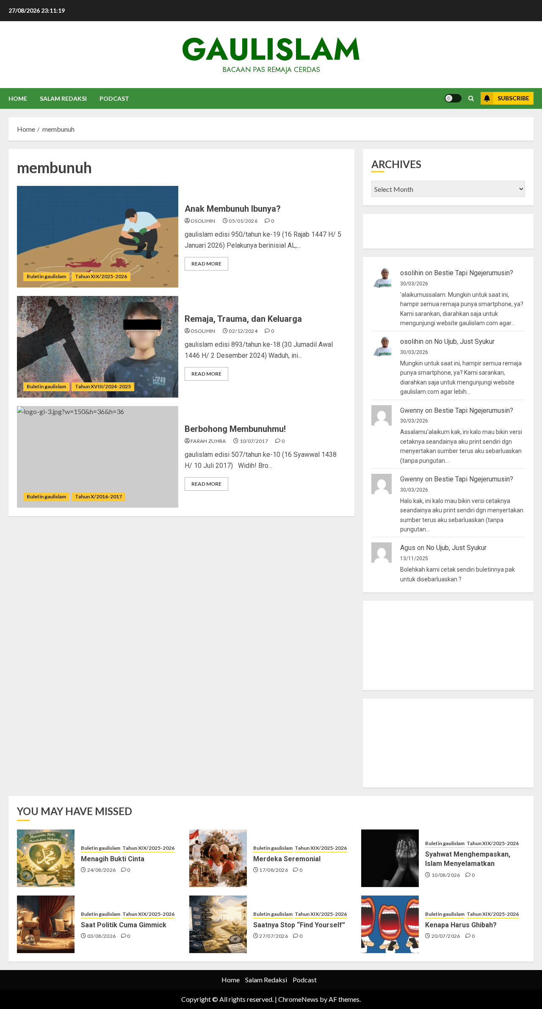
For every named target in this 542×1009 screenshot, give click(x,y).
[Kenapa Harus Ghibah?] (390, 924)
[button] (471, 98)
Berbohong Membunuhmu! (235, 429)
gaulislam (271, 49)
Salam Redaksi (63, 98)
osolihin (203, 221)
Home (17, 98)
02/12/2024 (243, 331)
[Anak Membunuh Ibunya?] (97, 236)
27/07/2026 (273, 936)
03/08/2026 (101, 936)
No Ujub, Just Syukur (464, 341)
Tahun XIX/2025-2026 (101, 276)
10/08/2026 (445, 875)
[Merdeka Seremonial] (218, 858)
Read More (206, 263)
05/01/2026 (243, 221)
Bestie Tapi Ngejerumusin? (473, 273)
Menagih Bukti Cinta (112, 859)
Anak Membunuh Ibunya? (233, 209)
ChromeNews (298, 999)
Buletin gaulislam (46, 276)
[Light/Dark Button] (453, 98)
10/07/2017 (254, 441)
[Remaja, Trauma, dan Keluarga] (97, 347)
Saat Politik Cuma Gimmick (123, 925)
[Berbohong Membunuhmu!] (97, 457)
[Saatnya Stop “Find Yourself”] (218, 924)
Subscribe (513, 98)
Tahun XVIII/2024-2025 (103, 386)
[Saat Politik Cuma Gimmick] (46, 924)
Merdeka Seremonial (287, 859)
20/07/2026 (445, 936)
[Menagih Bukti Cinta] (46, 858)
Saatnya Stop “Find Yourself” (299, 925)
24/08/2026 (101, 870)
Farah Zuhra (208, 441)
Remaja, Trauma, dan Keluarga (243, 319)
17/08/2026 (273, 870)
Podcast (114, 98)
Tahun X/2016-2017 (98, 496)
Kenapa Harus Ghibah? (461, 925)
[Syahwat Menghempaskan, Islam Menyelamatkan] (390, 858)
